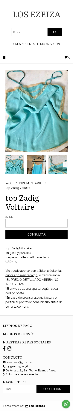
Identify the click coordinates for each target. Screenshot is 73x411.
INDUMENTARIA (30, 183)
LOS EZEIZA (37, 14)
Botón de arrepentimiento (21, 374)
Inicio (9, 183)
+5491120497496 (17, 366)
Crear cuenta (24, 44)
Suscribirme (53, 389)
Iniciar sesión (50, 44)
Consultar (37, 234)
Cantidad (9, 217)
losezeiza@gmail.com (20, 362)
